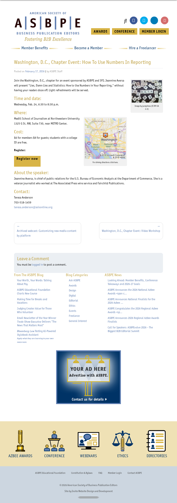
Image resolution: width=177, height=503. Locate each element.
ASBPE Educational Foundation (50, 472)
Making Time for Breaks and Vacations (32, 301)
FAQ (100, 472)
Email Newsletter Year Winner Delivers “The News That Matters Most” (36, 321)
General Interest (78, 321)
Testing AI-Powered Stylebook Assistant (36, 336)
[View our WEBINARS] (88, 441)
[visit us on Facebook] (133, 20)
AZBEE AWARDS (20, 456)
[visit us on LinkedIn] (154, 20)
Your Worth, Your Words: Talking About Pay (34, 282)
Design (72, 290)
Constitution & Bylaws (81, 472)
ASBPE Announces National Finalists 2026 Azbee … (131, 301)
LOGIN (154, 31)
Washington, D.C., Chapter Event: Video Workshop (131, 230)
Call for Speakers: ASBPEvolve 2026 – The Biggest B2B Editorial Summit (130, 329)
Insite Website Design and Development (92, 491)
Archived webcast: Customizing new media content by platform (46, 233)
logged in (37, 264)
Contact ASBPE (135, 472)
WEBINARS (88, 456)
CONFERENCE (124, 31)
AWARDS (100, 31)
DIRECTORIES (157, 456)
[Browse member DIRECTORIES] (157, 441)
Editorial (73, 300)
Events (72, 310)
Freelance (74, 315)
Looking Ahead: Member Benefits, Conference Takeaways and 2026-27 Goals (133, 282)
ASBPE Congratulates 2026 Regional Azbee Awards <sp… (133, 310)
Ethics (72, 305)
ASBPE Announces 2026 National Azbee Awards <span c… (131, 291)
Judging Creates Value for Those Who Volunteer (34, 310)
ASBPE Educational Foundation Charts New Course (33, 291)
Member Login (115, 472)
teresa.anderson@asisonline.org (33, 207)
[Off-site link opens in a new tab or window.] (105, 138)
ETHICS (122, 456)
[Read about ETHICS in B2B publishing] (122, 441)
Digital (72, 295)
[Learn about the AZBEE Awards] (20, 441)
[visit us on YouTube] (164, 20)
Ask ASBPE (74, 280)
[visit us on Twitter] (144, 20)
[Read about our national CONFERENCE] (54, 441)
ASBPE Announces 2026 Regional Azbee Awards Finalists (133, 319)
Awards (73, 285)
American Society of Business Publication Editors (92, 485)
